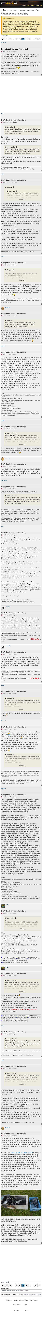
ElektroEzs (4, 480)
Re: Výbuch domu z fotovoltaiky (15, 49)
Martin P (3, 346)
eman (2, 256)
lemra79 (8, 606)
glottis (3, 420)
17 (16, 39)
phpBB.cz (25, 1304)
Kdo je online (5, 1288)
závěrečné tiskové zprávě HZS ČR (22, 1152)
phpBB (16, 1300)
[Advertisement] (21, 94)
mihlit (8, 127)
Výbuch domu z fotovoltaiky (14, 14)
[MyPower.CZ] (9, 3)
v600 (7, 904)
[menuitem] (20, 10)
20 (26, 39)
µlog (41, 5)
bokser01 (3, 42)
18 (19, 39)
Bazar (32, 5)
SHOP (28, 5)
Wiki (37, 5)
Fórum (24, 5)
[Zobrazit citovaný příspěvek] (14, 127)
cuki (2, 174)
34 (35, 39)
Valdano (7, 307)
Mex (2, 113)
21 (29, 39)
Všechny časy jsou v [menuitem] (32, 1294)
